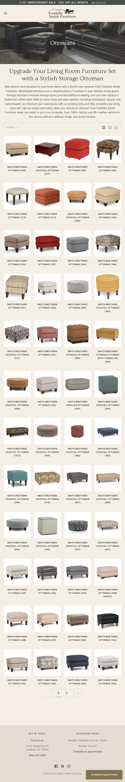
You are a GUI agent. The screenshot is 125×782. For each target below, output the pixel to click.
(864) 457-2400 (37, 755)
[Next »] (78, 693)
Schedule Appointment (104, 774)
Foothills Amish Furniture (60, 774)
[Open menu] (9, 13)
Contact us (37, 740)
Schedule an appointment (87, 751)
